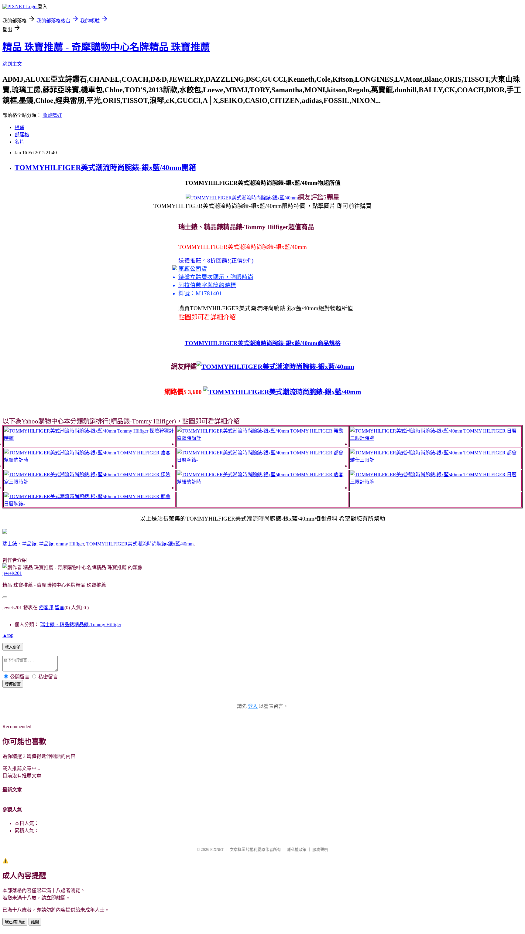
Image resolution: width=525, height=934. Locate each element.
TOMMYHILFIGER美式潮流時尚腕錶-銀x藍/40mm (140, 543)
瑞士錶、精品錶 (19, 543)
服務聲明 (320, 849)
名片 (19, 141)
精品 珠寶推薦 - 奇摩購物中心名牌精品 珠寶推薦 (106, 47)
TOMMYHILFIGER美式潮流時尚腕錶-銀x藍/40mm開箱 (105, 168)
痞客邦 (46, 607)
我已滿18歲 (15, 922)
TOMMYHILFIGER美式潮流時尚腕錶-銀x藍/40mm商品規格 (263, 343)
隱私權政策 (297, 849)
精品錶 (46, 543)
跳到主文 (12, 63)
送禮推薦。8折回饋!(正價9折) (215, 260)
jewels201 (12, 573)
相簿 (19, 127)
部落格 (22, 134)
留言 (59, 607)
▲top (7, 635)
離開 (35, 922)
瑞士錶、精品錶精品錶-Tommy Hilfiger (80, 624)
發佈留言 (13, 684)
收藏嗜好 (52, 115)
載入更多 (13, 647)
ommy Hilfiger (70, 543)
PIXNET (217, 849)
